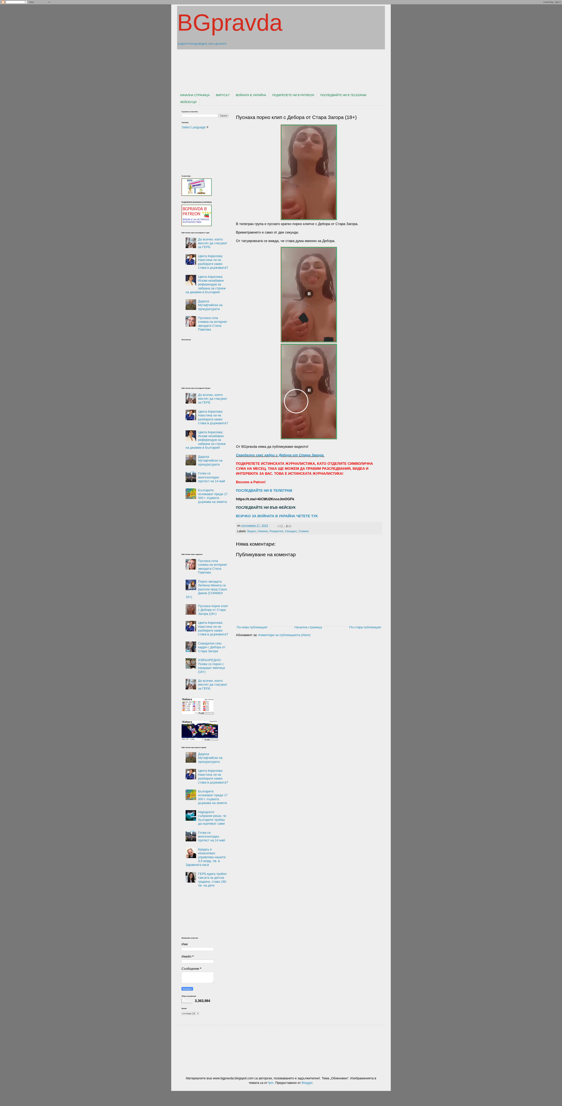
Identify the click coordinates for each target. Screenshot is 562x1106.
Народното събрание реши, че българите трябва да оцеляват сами (212, 817)
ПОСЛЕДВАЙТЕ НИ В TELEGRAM (343, 95)
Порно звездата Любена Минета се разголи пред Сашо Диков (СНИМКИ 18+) (206, 589)
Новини (263, 531)
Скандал (291, 531)
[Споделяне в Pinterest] (289, 526)
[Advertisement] (252, 67)
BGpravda (229, 22)
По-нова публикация (252, 627)
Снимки (303, 531)
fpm (271, 1083)
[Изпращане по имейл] (278, 526)
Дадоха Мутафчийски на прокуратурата (210, 305)
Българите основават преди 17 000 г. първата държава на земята (213, 496)
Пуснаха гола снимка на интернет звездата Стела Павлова (212, 323)
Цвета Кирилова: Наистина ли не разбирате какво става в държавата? (213, 261)
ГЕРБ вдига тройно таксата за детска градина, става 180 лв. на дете (212, 879)
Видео (251, 531)
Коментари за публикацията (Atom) (284, 635)
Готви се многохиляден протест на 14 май (211, 477)
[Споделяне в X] (284, 526)
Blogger (307, 1083)
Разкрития (276, 531)
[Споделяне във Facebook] (287, 526)
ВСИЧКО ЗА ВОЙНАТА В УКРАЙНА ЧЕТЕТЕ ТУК (277, 516)
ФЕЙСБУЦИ (188, 102)
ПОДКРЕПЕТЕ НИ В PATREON (293, 95)
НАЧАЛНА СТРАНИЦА (195, 95)
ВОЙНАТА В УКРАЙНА (251, 95)
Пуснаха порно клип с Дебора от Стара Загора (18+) (213, 610)
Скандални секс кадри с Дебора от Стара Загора (280, 455)
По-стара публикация (365, 627)
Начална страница (308, 627)
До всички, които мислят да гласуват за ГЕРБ (212, 243)
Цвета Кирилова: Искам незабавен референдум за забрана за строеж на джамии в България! (206, 284)
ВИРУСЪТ (223, 95)
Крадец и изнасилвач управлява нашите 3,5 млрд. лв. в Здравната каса (206, 857)
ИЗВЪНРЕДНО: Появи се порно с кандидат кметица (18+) (211, 665)
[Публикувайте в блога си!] (281, 526)
